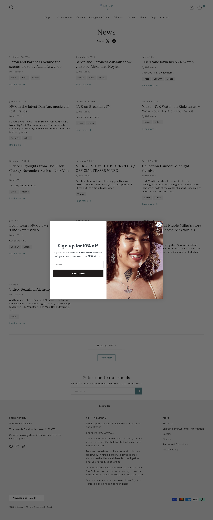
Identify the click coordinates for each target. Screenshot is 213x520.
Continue (78, 273)
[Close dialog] (159, 224)
